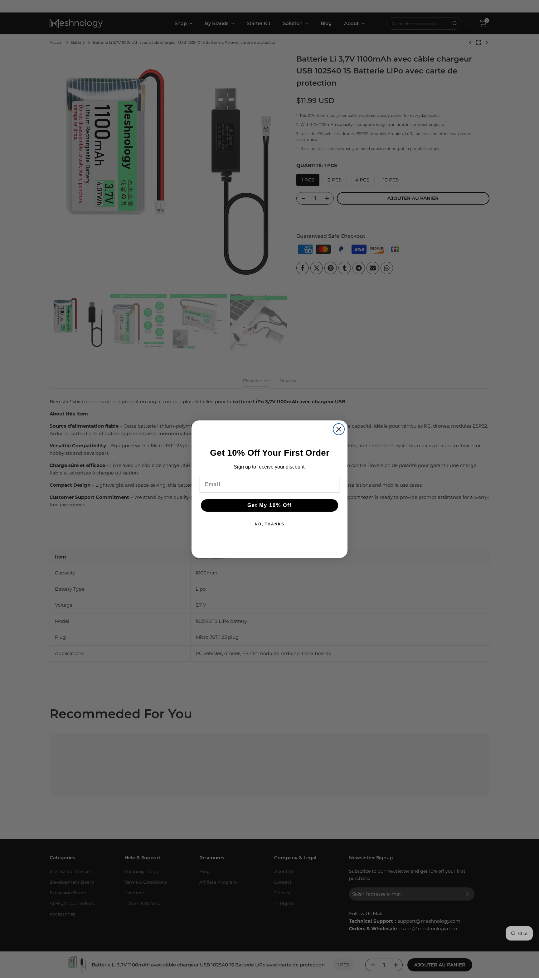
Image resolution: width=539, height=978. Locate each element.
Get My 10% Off (269, 505)
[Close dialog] (338, 429)
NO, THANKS (269, 524)
